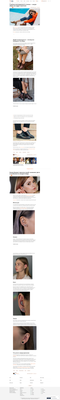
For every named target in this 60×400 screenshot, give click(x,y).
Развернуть (30, 385)
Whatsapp (33, 394)
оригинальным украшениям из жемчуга (24, 367)
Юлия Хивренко (17, 373)
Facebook (33, 393)
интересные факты (21, 370)
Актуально (21, 377)
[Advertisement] (24, 36)
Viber (32, 391)
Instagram (33, 392)
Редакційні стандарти (12, 391)
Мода (41, 380)
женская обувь (24, 152)
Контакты (21, 390)
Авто (10, 377)
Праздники (41, 382)
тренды (17, 152)
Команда (21, 393)
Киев (10, 380)
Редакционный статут (12, 390)
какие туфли (22, 147)
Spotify (43, 391)
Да (48, 398)
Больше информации (54, 398)
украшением (15, 355)
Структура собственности (23, 392)
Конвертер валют (22, 395)
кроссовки (16, 27)
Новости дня (11, 382)
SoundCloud (43, 392)
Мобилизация (32, 380)
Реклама (21, 391)
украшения (29, 370)
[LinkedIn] (15, 374)
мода (14, 152)
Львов (20, 380)
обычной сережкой (29, 195)
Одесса (21, 382)
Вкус (30, 377)
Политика (31, 382)
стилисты (20, 152)
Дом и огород (42, 377)
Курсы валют (21, 394)
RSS (42, 393)
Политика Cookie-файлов (13, 392)
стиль (25, 370)
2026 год (28, 152)
